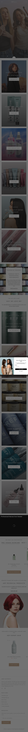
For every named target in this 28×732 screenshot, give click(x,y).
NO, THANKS (21, 371)
